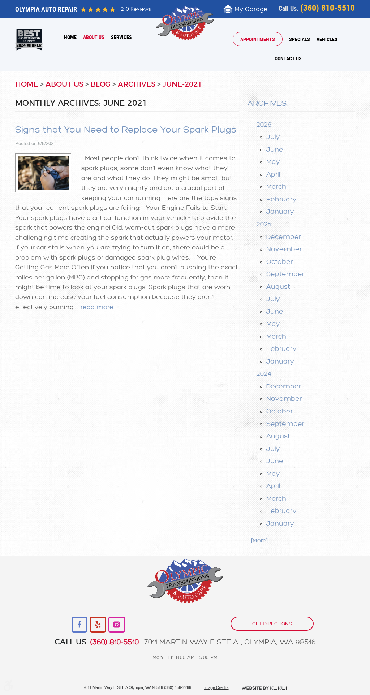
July (273, 136)
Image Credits (216, 687)
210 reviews (135, 9)
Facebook (80, 625)
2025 (264, 224)
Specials (299, 39)
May (273, 161)
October (279, 261)
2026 (264, 124)
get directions (272, 623)
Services (121, 37)
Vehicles (327, 39)
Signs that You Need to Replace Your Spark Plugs (125, 130)
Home (70, 37)
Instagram (116, 625)
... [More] (258, 541)
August (278, 286)
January (280, 211)
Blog (101, 84)
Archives (136, 84)
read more (97, 307)
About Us (93, 37)
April (273, 174)
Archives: (268, 103)
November (284, 249)
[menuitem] (70, 37)
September (285, 274)
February (281, 199)
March (276, 186)
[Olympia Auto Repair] (185, 23)
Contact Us (288, 58)
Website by (264, 688)
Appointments (257, 39)
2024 (263, 373)
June (274, 149)
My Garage (251, 9)
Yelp (98, 625)
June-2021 (182, 84)
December (283, 236)
